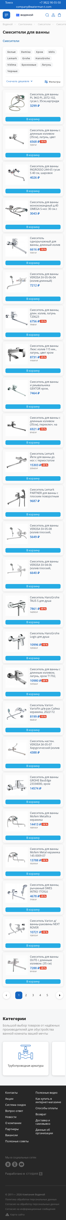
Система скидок (15, 1104)
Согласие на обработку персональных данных (32, 1204)
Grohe (26, 58)
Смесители (11, 41)
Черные (12, 71)
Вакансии (11, 1135)
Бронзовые (29, 64)
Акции (9, 1098)
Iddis (52, 51)
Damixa (26, 51)
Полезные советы (17, 1141)
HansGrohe (43, 58)
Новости (10, 1117)
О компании (13, 1123)
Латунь (46, 64)
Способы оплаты (47, 1108)
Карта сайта (17, 1214)
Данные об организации (44, 1131)
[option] (26, 1058)
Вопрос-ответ (14, 1111)
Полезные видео (47, 1092)
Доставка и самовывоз (43, 1122)
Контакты (11, 1092)
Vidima (11, 64)
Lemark (12, 58)
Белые (11, 51)
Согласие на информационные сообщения (30, 1209)
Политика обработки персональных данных (31, 1199)
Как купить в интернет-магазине (48, 1100)
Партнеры (12, 1129)
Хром (39, 51)
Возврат (41, 1114)
